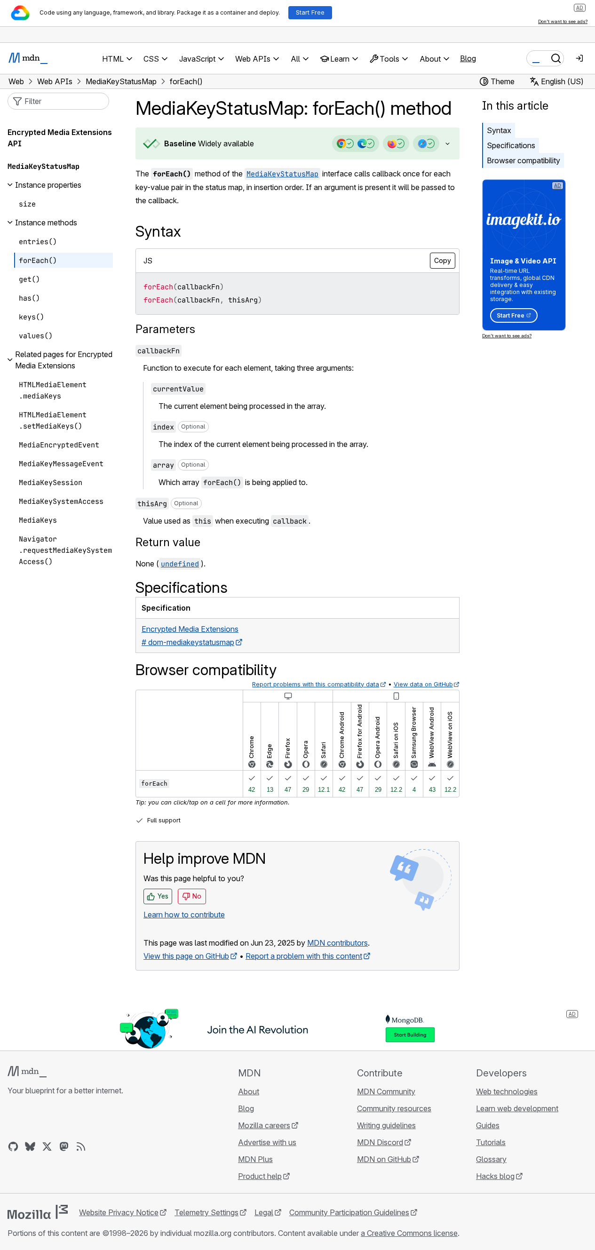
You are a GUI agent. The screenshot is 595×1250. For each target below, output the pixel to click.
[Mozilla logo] (38, 1212)
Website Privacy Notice (119, 1212)
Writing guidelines (386, 1125)
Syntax (499, 130)
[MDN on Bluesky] (30, 1146)
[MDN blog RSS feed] (81, 1146)
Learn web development (517, 1108)
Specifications (511, 145)
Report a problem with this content (304, 956)
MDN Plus (255, 1159)
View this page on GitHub (186, 956)
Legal (263, 1212)
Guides (488, 1125)
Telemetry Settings (206, 1212)
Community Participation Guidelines (349, 1212)
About (248, 1091)
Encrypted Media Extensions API (60, 137)
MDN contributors (337, 942)
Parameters (165, 329)
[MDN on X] (47, 1146)
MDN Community (386, 1091)
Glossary (491, 1159)
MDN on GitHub (384, 1159)
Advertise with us (267, 1142)
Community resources (394, 1108)
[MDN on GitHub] (13, 1146)
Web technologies (507, 1091)
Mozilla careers (264, 1125)
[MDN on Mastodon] (64, 1146)
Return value (167, 542)
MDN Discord (380, 1142)
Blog (468, 58)
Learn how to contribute (184, 914)
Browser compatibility (523, 160)
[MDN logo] (27, 1071)
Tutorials (491, 1142)
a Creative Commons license (409, 1233)
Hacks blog (495, 1176)
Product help (260, 1176)
